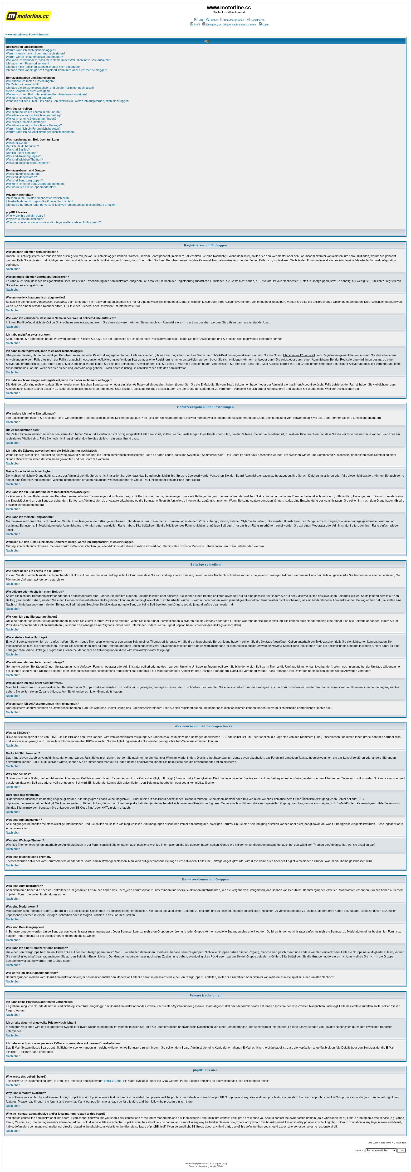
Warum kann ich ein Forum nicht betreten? (33, 128)
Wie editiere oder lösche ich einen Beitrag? (34, 115)
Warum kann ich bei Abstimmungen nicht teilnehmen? (40, 132)
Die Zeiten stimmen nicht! (22, 84)
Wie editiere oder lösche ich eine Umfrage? (34, 125)
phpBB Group (113, 1081)
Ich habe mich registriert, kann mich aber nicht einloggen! (43, 66)
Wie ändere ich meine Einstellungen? (30, 81)
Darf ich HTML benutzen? (22, 146)
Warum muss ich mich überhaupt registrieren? (35, 53)
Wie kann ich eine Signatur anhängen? (31, 118)
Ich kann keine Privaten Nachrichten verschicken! (37, 198)
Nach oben (13, 269)
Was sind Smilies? (18, 149)
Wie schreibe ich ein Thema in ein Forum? (33, 112)
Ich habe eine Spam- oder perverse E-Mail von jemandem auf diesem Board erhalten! (61, 204)
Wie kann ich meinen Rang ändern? (29, 97)
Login (265, 24)
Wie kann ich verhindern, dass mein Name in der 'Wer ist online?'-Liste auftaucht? (58, 60)
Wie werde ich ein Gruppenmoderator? (31, 187)
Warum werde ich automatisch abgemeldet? (34, 57)
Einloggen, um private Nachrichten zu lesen (231, 24)
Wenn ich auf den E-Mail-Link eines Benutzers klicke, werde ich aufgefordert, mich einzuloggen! (67, 101)
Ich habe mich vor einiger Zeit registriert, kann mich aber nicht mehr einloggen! (56, 70)
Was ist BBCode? (17, 143)
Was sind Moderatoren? (21, 177)
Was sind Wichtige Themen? (24, 159)
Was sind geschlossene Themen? (28, 163)
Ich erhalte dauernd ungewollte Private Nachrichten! (39, 201)
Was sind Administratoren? (23, 174)
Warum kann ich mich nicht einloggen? (31, 50)
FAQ (200, 20)
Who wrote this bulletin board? (25, 215)
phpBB (198, 1163)
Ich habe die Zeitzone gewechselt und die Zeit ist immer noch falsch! (50, 87)
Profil (197, 24)
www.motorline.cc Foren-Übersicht (27, 34)
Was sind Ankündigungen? (23, 156)
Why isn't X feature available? (25, 219)
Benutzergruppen (234, 20)
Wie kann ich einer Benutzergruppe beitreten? (35, 184)
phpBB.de (218, 1166)
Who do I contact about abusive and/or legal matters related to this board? (53, 222)
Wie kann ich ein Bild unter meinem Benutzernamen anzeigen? (47, 94)
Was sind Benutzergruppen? (24, 180)
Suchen (214, 20)
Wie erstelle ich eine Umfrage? (26, 122)
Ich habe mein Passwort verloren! (27, 63)
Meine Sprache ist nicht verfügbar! (28, 91)
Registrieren (257, 20)
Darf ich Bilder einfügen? (22, 153)
